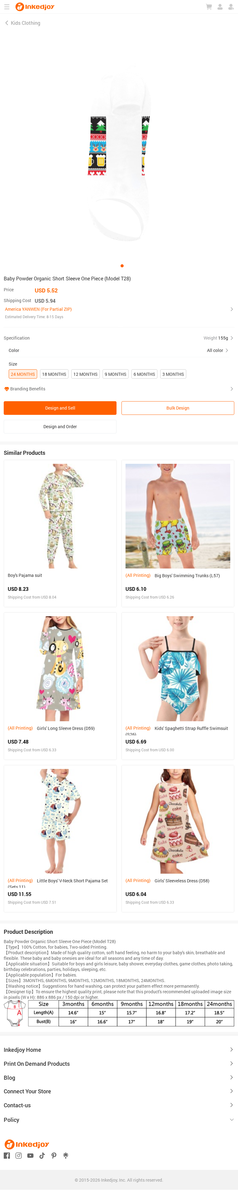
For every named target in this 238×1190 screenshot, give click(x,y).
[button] (119, 313)
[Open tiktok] (42, 1155)
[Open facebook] (7, 1155)
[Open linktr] (66, 1155)
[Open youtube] (30, 1155)
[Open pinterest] (54, 1155)
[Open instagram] (18, 1155)
